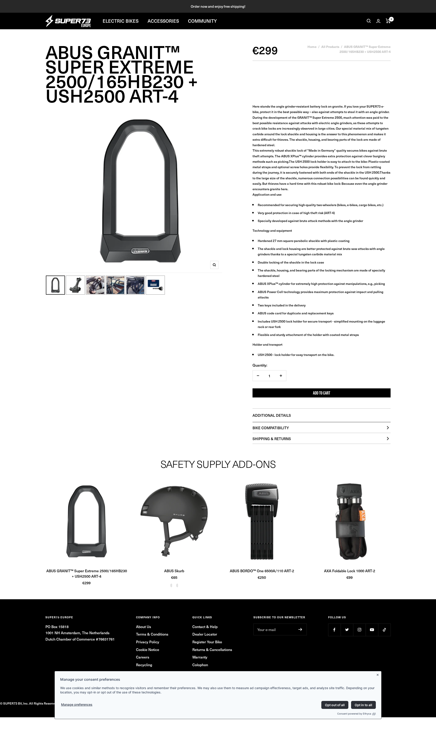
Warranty (199, 656)
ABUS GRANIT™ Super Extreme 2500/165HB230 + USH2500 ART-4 (86, 573)
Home (312, 46)
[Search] (369, 21)
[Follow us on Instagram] (359, 630)
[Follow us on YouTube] (372, 630)
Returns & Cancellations (212, 649)
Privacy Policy (147, 641)
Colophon (200, 664)
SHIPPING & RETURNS (272, 438)
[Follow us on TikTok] (384, 630)
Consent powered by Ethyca (354, 713)
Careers (142, 656)
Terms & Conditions (152, 633)
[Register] (300, 629)
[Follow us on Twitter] (347, 630)
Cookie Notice (147, 649)
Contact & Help (205, 626)
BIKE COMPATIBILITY (271, 427)
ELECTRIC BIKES (121, 21)
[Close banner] (378, 674)
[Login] (378, 21)
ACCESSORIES (163, 21)
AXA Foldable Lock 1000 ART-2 (349, 570)
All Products (330, 46)
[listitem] (322, 231)
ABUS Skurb (174, 570)
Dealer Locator (204, 633)
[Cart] (388, 21)
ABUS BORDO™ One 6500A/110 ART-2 (262, 570)
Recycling (144, 664)
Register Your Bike (207, 641)
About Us (143, 626)
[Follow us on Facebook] (334, 630)
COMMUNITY (202, 21)
